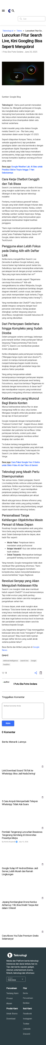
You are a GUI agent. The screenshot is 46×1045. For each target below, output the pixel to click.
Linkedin (27, 1029)
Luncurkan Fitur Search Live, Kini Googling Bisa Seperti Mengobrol (34, 31)
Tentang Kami (12, 993)
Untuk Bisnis (12, 1013)
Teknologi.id (8, 31)
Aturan (9, 1003)
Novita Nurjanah (9, 842)
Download (10, 1018)
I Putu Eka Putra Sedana (12, 52)
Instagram (27, 1018)
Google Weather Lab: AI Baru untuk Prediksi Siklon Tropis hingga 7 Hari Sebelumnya (22, 169)
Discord (26, 1034)
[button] (3, 10)
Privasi (9, 998)
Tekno (19, 31)
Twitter (26, 1024)
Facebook (27, 1013)
